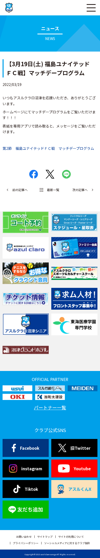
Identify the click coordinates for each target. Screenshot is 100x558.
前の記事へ (20, 190)
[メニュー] (91, 7)
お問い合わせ (24, 537)
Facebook (29, 448)
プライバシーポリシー (25, 543)
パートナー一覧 (50, 407)
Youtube (82, 468)
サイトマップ (45, 537)
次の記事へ (80, 190)
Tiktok (31, 489)
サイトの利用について (71, 537)
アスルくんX (79, 489)
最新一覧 (53, 190)
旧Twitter (81, 448)
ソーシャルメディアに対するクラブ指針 (67, 543)
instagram (31, 468)
